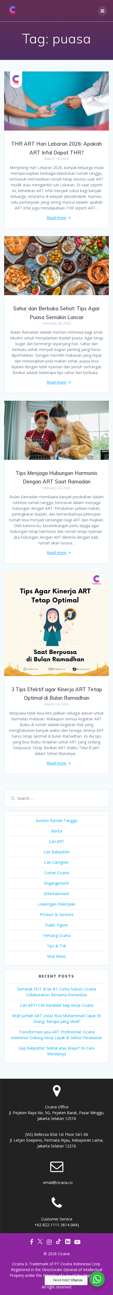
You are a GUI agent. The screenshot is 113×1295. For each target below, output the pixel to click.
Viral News (56, 956)
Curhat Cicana (56, 872)
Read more (56, 217)
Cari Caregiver (56, 862)
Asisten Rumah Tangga (56, 820)
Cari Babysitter (57, 851)
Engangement (56, 883)
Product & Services (57, 914)
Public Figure (56, 925)
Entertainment (56, 893)
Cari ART (56, 841)
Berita (56, 831)
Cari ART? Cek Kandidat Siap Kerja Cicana (56, 1005)
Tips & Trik (56, 945)
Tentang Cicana (56, 935)
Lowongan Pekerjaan (56, 904)
